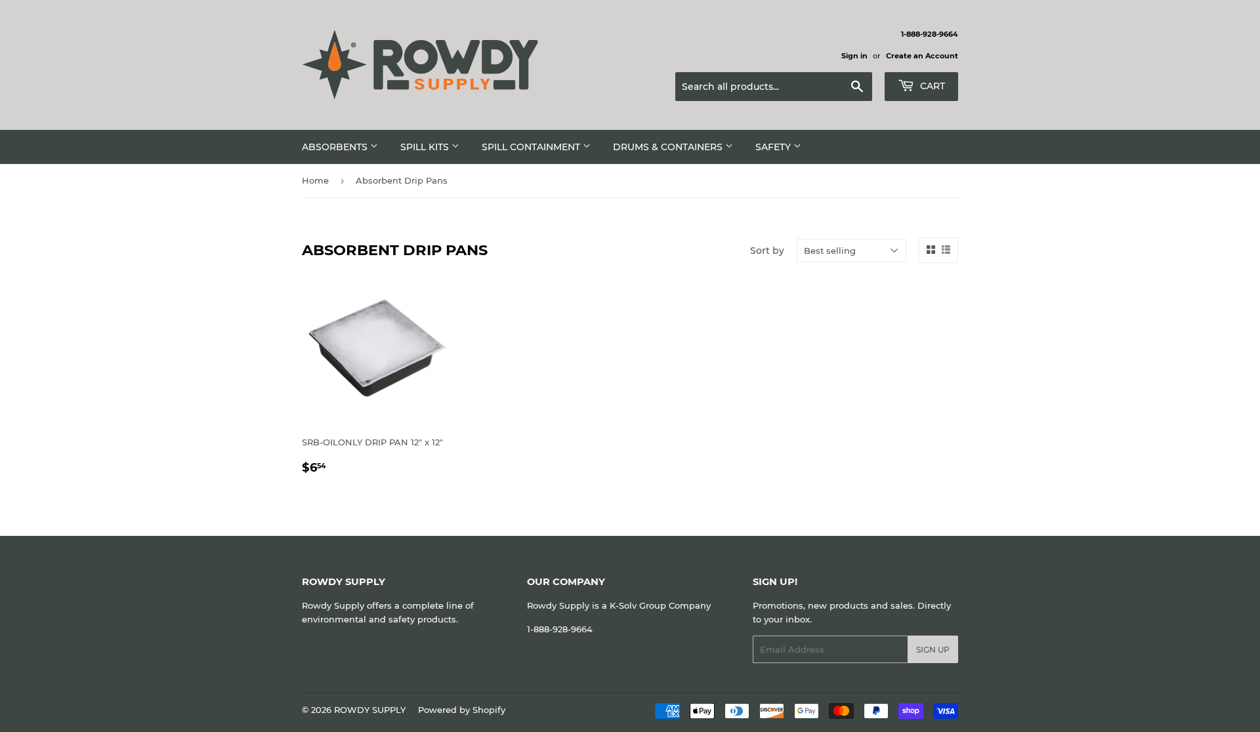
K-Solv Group (638, 605)
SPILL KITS (426, 147)
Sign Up (933, 650)
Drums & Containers (669, 147)
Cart (931, 86)
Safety (774, 147)
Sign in (854, 55)
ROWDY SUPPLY (370, 709)
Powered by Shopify (461, 709)
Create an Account (922, 55)
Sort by (767, 250)
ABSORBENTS (336, 147)
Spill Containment (532, 147)
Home (315, 180)
